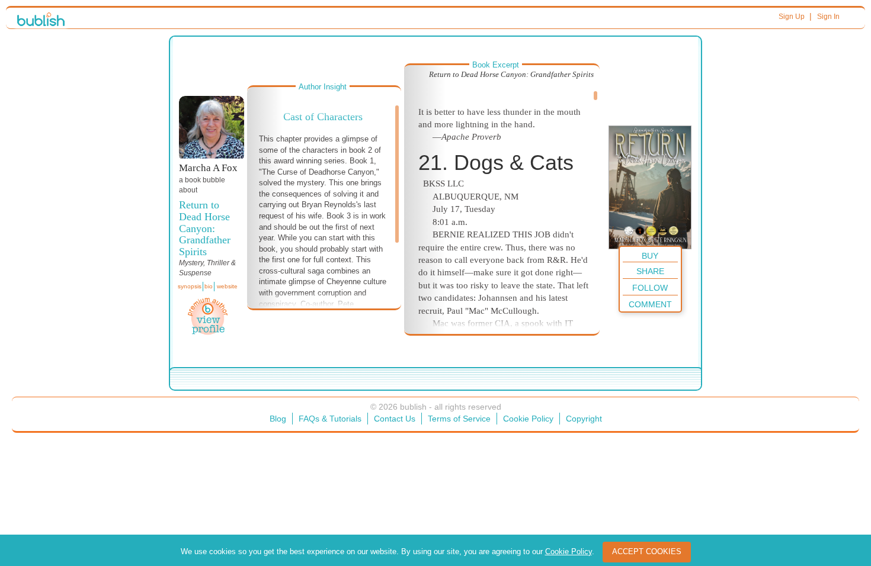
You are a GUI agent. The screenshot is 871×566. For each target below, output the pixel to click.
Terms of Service (459, 418)
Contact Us (394, 418)
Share (650, 271)
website (227, 286)
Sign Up (792, 16)
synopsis (189, 286)
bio (208, 286)
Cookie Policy (528, 418)
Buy (650, 256)
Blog (278, 418)
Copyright (584, 418)
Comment (650, 304)
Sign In (828, 16)
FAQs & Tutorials (330, 418)
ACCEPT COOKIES (646, 551)
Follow (650, 287)
